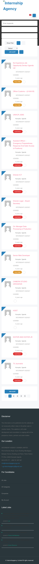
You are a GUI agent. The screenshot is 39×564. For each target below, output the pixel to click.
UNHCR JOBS (18, 114)
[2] (29, 15)
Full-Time (17, 81)
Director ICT (17, 175)
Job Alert (12, 52)
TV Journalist (18, 363)
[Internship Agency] (19, 5)
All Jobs (4, 480)
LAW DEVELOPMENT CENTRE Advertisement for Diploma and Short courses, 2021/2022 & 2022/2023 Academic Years (17, 516)
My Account (5, 500)
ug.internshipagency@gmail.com (12, 466)
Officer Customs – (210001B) (23, 91)
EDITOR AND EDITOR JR (22, 337)
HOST (15, 310)
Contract (18, 131)
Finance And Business (13, 535)
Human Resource (12, 545)
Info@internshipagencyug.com (11, 463)
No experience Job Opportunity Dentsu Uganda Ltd (23, 65)
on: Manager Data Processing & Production (22, 227)
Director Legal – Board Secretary (21, 202)
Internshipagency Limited (14, 560)
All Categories (6, 487)
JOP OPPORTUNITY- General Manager (15, 532)
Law (9, 521)
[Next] (28, 396)
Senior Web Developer (21, 255)
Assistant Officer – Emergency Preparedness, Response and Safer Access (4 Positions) (23, 144)
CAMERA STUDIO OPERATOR (20, 282)
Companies (5, 493)
